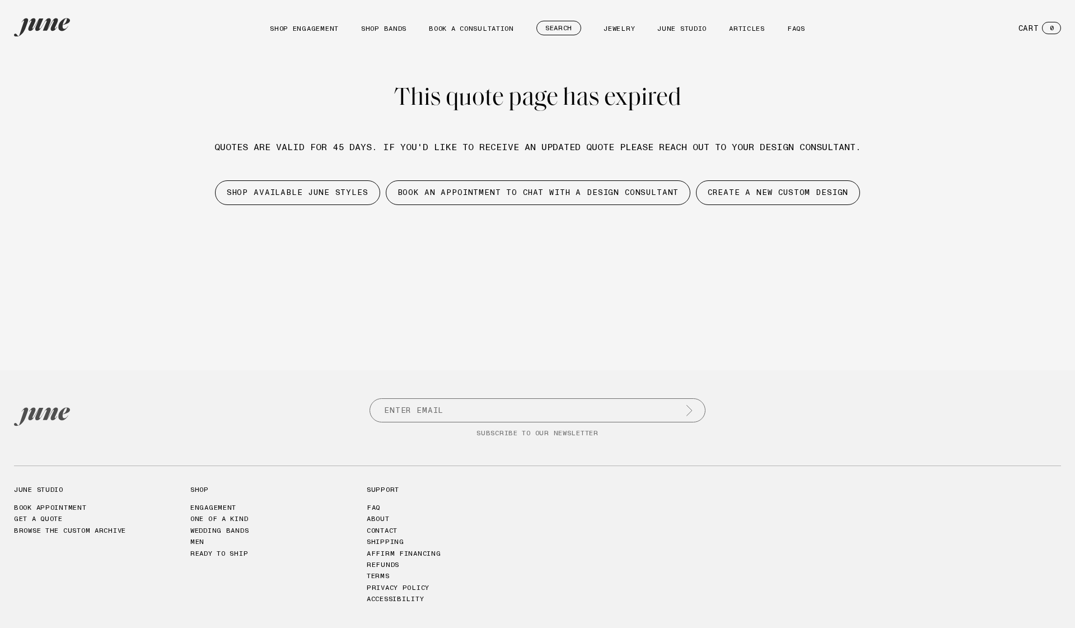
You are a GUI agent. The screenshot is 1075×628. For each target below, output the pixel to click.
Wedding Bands (219, 530)
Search (558, 27)
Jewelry (619, 28)
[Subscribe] (689, 410)
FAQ (373, 507)
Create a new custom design (778, 192)
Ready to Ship (219, 553)
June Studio (682, 28)
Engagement (213, 507)
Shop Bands (383, 28)
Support (383, 489)
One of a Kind (219, 518)
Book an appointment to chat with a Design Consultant (538, 192)
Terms (378, 575)
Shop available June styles (297, 192)
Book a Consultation (471, 28)
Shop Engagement (304, 28)
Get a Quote (38, 518)
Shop (199, 489)
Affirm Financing (404, 553)
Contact (382, 530)
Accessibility (395, 598)
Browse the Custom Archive (70, 530)
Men (197, 541)
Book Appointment (50, 507)
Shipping (385, 541)
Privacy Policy (398, 587)
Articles (747, 28)
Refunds (383, 564)
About (378, 518)
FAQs (796, 28)
